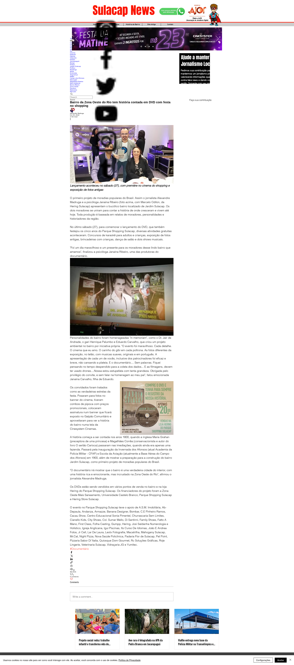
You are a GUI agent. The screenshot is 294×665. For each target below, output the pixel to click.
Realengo (73, 70)
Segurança (74, 75)
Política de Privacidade (130, 660)
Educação (73, 80)
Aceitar (280, 660)
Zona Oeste (74, 86)
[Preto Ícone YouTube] (106, 114)
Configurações (263, 660)
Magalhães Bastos (76, 81)
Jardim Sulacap (75, 66)
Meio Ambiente (75, 83)
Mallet (72, 76)
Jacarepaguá (74, 61)
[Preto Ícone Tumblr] (106, 169)
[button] (121, 94)
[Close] (290, 660)
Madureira (73, 90)
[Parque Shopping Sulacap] (149, 46)
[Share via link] (71, 562)
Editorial (73, 54)
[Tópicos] (106, 31)
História (72, 56)
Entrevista (73, 73)
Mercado (73, 91)
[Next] (217, 39)
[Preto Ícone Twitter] (106, 86)
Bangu (72, 63)
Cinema (72, 53)
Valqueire (73, 58)
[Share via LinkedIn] (71, 559)
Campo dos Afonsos (77, 78)
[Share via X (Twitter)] (71, 556)
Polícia (72, 64)
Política (72, 68)
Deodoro (73, 88)
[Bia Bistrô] (145, 46)
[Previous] (76, 39)
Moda (72, 71)
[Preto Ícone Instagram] (106, 141)
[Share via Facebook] (71, 552)
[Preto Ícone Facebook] (106, 58)
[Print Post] (71, 566)
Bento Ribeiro (75, 85)
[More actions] (71, 119)
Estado (72, 59)
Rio (71, 51)
